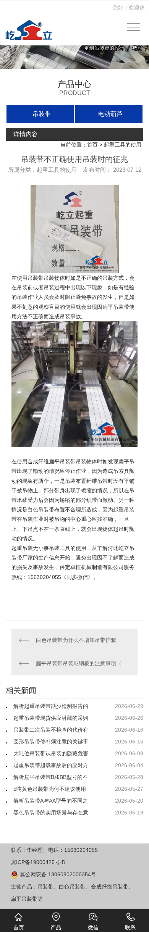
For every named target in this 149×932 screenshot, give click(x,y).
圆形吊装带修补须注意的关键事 (50, 742)
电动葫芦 (110, 114)
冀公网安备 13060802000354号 (57, 874)
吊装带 (41, 114)
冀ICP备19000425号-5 (38, 862)
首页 (92, 145)
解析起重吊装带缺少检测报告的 (50, 706)
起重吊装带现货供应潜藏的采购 (50, 718)
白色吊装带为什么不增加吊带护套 (76, 640)
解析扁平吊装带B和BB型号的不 (50, 777)
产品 (55, 927)
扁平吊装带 (62, 461)
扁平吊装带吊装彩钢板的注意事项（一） (83, 663)
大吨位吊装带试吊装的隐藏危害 (50, 753)
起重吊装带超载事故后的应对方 (50, 765)
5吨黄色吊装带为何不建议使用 (49, 789)
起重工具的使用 (122, 145)
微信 (93, 927)
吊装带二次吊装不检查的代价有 (50, 730)
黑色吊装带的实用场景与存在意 (50, 812)
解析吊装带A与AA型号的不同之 (50, 801)
